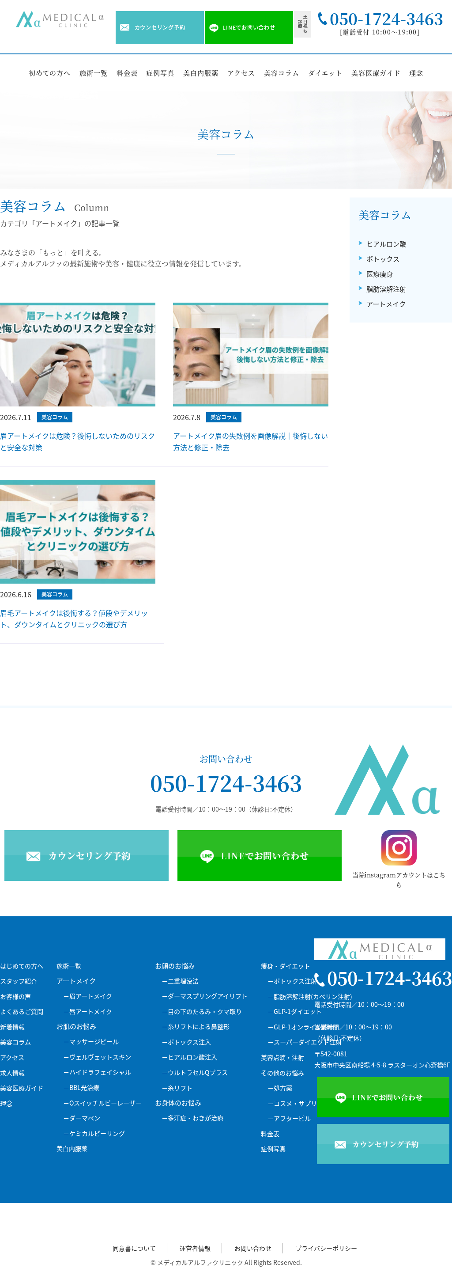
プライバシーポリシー (326, 1248)
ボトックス (382, 259)
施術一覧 (93, 72)
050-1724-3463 (226, 782)
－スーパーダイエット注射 (304, 1042)
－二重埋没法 (180, 981)
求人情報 (12, 1073)
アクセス (241, 72)
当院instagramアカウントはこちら (398, 879)
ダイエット (325, 72)
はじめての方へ (21, 966)
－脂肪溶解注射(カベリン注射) (309, 996)
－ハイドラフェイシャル (97, 1072)
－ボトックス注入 (186, 1042)
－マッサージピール (91, 1041)
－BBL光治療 (81, 1087)
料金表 (127, 72)
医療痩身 (379, 274)
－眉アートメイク (87, 996)
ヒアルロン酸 (386, 244)
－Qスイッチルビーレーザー (102, 1103)
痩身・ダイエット (285, 966)
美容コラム (281, 72)
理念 (416, 72)
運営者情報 (195, 1248)
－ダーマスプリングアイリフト (205, 996)
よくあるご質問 (21, 1011)
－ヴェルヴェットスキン (97, 1057)
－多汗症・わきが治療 (192, 1118)
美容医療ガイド (375, 72)
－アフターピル (289, 1118)
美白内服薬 (200, 72)
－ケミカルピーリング (94, 1133)
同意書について (134, 1248)
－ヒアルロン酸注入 (189, 1057)
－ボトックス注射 (292, 981)
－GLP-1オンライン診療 (300, 1027)
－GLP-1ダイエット (294, 1011)
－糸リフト (177, 1088)
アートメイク (386, 304)
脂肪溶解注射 (386, 289)
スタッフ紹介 (18, 981)
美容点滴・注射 (282, 1057)
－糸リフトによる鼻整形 (196, 1026)
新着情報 (12, 1027)
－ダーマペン (81, 1118)
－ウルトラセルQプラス (195, 1072)
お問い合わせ (252, 1248)
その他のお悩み (282, 1073)
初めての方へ (50, 72)
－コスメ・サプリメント (301, 1103)
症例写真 (160, 72)
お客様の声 (15, 996)
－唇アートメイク (87, 1011)
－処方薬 (279, 1088)
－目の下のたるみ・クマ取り (202, 1011)
